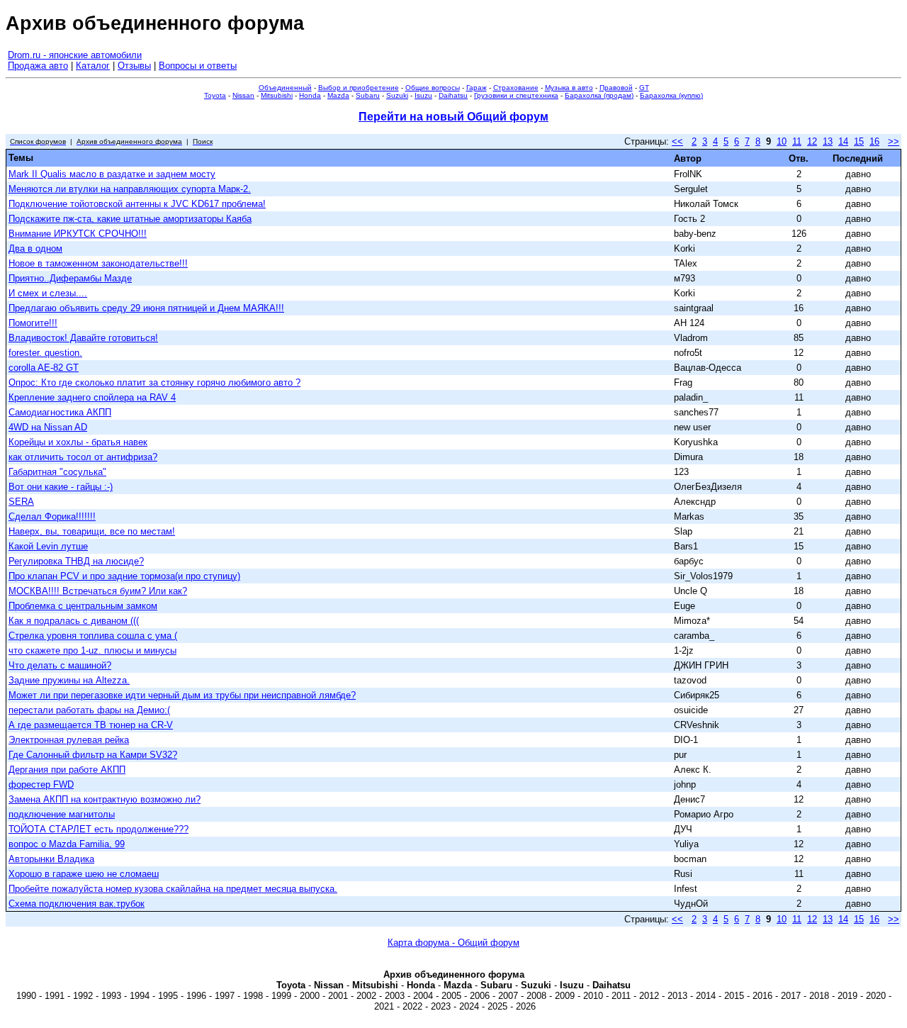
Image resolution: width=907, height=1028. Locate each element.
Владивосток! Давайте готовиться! (83, 338)
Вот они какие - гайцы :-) (61, 486)
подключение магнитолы (62, 814)
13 (828, 141)
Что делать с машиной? (60, 665)
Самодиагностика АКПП (60, 412)
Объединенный (285, 87)
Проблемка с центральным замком (83, 605)
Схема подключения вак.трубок (77, 903)
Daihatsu (453, 95)
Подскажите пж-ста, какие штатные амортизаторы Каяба (130, 218)
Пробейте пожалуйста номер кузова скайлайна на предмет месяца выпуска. (173, 888)
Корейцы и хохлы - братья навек (78, 442)
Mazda (338, 95)
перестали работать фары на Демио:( (89, 710)
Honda (310, 95)
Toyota (215, 95)
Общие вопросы (432, 87)
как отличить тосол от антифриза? (83, 457)
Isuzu (423, 95)
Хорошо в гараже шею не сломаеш (84, 873)
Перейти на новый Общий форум (453, 117)
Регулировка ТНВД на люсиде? (76, 561)
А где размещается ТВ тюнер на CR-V (91, 725)
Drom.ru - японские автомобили (75, 55)
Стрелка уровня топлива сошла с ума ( (93, 635)
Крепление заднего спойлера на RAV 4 (92, 397)
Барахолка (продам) (599, 95)
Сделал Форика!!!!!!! (52, 516)
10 (782, 141)
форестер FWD (41, 784)
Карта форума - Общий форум (453, 942)
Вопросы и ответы (198, 65)
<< (677, 141)
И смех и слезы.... (48, 293)
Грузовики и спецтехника (516, 95)
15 (859, 141)
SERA (21, 501)
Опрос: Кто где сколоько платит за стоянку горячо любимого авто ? (154, 382)
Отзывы (134, 65)
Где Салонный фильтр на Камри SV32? (93, 754)
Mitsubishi (277, 95)
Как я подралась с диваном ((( (74, 620)
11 (796, 141)
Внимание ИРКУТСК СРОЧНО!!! (78, 233)
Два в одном (35, 248)
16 (874, 141)
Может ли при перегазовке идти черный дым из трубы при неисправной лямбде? (182, 695)
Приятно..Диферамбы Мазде (70, 278)
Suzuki (397, 95)
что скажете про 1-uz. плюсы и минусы (92, 650)
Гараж (476, 87)
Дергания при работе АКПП (67, 769)
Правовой (616, 87)
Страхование (516, 87)
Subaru (368, 95)
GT (644, 87)
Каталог (93, 65)
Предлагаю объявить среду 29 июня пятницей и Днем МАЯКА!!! (146, 308)
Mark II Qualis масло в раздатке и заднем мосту (112, 174)
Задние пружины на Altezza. (69, 680)
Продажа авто (38, 65)
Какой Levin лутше (48, 546)
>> (893, 141)
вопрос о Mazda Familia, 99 (67, 844)
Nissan (243, 95)
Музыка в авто (569, 87)
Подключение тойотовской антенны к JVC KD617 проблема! (137, 204)
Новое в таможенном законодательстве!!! (98, 263)
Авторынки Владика (51, 859)
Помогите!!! (33, 323)
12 (812, 141)
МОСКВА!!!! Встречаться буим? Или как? (98, 591)
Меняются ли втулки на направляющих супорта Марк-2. (130, 189)
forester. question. (45, 352)
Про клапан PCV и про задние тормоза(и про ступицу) (124, 576)
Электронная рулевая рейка (69, 739)
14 (843, 141)
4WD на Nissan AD (48, 427)
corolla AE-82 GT (44, 367)
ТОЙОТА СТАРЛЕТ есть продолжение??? (98, 829)
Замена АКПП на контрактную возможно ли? (105, 799)
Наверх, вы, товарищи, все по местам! (92, 531)
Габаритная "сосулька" (57, 471)
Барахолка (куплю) (671, 95)
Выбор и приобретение (358, 87)
